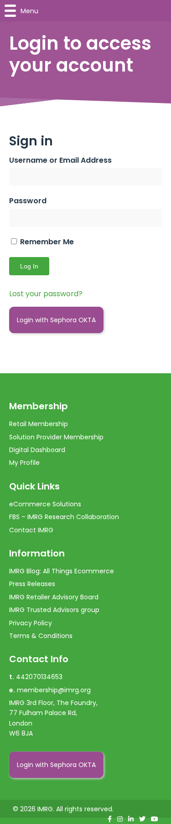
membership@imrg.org (54, 690)
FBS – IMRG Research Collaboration (64, 516)
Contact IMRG (31, 530)
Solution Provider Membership (56, 437)
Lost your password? (46, 293)
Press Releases (32, 583)
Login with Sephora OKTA (56, 319)
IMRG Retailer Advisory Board (53, 597)
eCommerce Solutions (45, 504)
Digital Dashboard (37, 449)
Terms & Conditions (41, 635)
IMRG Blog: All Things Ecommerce (61, 571)
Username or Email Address (60, 160)
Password (28, 201)
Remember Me (46, 242)
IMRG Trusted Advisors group (54, 609)
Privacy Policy (30, 623)
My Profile (24, 462)
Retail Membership (38, 423)
